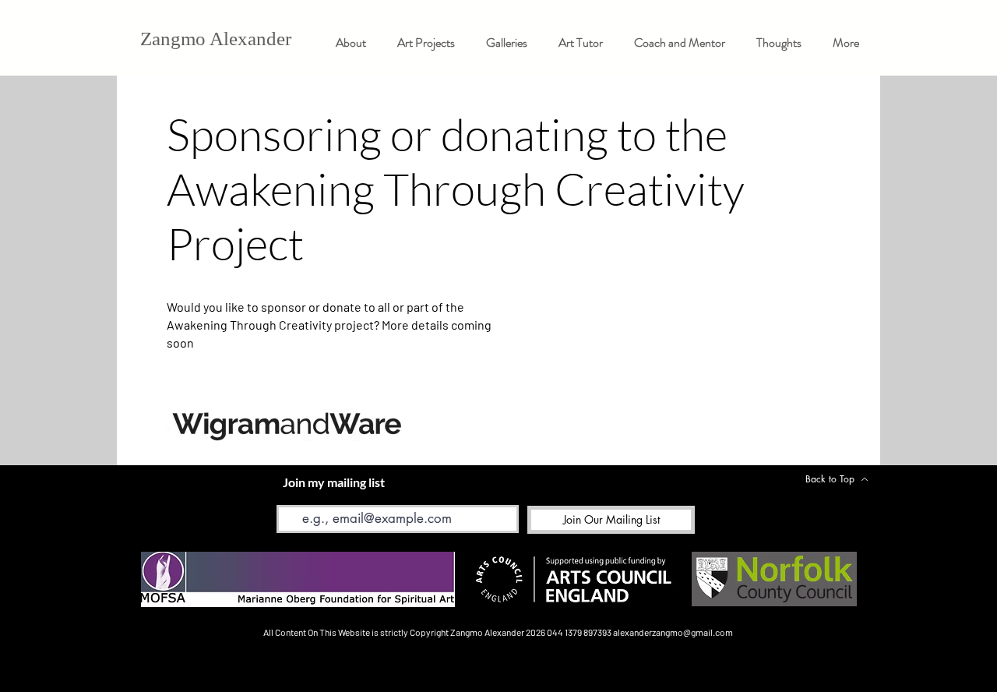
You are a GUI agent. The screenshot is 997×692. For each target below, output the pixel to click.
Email (289, 494)
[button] (506, 42)
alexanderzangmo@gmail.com (673, 632)
